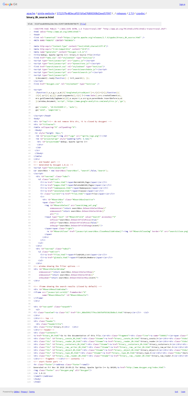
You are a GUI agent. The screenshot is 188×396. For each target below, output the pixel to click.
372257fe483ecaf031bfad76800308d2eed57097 (84, 13)
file (83, 24)
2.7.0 (131, 13)
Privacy (24, 391)
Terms (32, 391)
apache (31, 13)
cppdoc (140, 13)
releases (121, 13)
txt (176, 391)
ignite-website (46, 13)
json (183, 391)
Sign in (182, 4)
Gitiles (16, 391)
